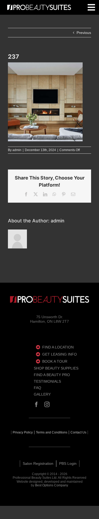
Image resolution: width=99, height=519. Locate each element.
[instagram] (47, 404)
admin (16, 150)
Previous (84, 33)
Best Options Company (51, 485)
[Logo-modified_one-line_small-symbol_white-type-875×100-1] (39, 7)
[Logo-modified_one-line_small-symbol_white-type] (49, 299)
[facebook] (36, 404)
